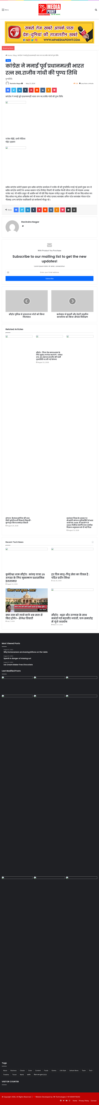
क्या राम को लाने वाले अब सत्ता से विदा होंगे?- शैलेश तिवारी (24, 616)
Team (84, 1070)
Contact (94, 1101)
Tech (90, 1070)
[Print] (74, 209)
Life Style (63, 1070)
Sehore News (73, 1070)
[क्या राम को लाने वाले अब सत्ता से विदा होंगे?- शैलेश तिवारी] (27, 600)
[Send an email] (22, 83)
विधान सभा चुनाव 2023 (40, 1074)
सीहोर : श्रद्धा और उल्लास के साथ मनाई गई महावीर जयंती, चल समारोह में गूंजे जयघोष (72, 618)
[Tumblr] (25, 90)
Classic (22, 1070)
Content (38, 1070)
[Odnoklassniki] (48, 90)
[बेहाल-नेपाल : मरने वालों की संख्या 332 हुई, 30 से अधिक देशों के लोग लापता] (17, 703)
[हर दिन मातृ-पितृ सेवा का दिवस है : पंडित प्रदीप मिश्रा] (72, 560)
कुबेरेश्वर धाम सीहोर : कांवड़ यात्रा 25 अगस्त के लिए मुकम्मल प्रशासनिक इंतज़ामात (25, 578)
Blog (15, 55)
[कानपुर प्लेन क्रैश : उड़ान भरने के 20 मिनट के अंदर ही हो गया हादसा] (81, 785)
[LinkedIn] (19, 90)
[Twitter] (13, 90)
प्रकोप (29, 1074)
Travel (14, 1074)
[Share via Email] (68, 209)
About (5, 1070)
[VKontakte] (42, 90)
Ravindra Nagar (15, 83)
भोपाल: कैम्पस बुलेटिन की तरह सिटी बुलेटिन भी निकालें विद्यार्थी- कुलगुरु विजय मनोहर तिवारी (18, 520)
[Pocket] (54, 90)
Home (9, 55)
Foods (46, 1070)
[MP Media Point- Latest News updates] (49, 9)
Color (30, 1070)
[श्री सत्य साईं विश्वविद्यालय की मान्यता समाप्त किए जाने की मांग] (81, 685)
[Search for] (96, 10)
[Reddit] (37, 90)
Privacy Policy (84, 1101)
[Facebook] (8, 90)
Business (14, 1070)
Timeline (6, 1074)
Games (54, 1070)
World (22, 1074)
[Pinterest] (31, 90)
